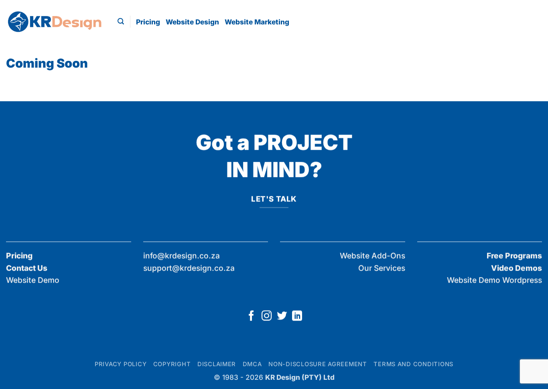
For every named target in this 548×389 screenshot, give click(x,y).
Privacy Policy (120, 364)
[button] (121, 21)
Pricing (148, 22)
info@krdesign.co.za (181, 256)
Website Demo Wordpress (494, 280)
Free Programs (514, 256)
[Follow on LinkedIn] (297, 316)
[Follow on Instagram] (266, 316)
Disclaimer (216, 364)
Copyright (172, 364)
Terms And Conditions (413, 364)
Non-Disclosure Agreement (317, 364)
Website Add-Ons (372, 256)
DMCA (252, 364)
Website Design (192, 22)
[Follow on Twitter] (281, 316)
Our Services (381, 268)
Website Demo (32, 280)
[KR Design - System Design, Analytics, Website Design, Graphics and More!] (56, 21)
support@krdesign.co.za (189, 268)
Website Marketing (257, 22)
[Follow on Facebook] (251, 316)
